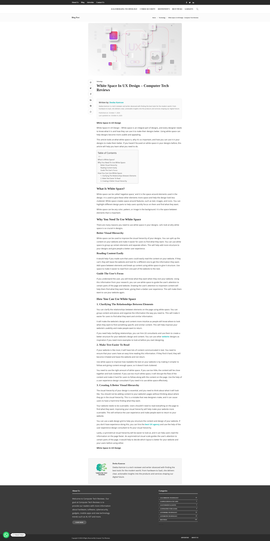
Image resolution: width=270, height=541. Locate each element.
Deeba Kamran (116, 102)
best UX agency (152, 424)
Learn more (79, 522)
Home (154, 17)
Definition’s (164, 9)
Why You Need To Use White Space (111, 162)
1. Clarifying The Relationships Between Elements (118, 176)
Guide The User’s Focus (109, 170)
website (165, 336)
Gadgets (189, 9)
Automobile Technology (178, 512)
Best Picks (177, 9)
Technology (162, 17)
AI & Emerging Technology (124, 9)
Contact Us (100, 2)
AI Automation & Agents (178, 505)
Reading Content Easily (109, 168)
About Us (75, 2)
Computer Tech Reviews (103, 538)
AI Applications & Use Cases (178, 501)
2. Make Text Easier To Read (110, 178)
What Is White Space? (106, 159)
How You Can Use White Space (110, 173)
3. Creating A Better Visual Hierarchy (114, 181)
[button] (6, 535)
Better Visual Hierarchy (109, 165)
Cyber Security (147, 9)
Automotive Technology (178, 516)
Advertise (90, 2)
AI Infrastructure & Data (178, 508)
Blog (82, 2)
